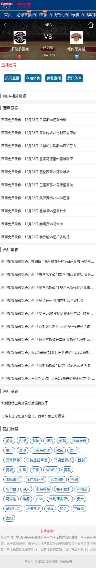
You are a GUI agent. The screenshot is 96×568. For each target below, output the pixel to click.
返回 (5, 24)
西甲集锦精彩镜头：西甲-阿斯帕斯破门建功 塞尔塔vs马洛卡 (45, 365)
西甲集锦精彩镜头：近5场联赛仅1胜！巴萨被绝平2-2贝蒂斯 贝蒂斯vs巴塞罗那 (48, 352)
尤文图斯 (57, 479)
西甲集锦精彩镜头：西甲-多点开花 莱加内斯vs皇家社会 (42, 300)
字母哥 (78, 509)
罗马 (50, 509)
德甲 (73, 450)
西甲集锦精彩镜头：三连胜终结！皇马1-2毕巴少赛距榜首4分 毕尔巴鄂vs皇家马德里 (48, 378)
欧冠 (59, 450)
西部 (81, 460)
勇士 (80, 499)
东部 (35, 470)
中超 (22, 470)
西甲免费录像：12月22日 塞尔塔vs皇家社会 (33, 211)
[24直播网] (16, 5)
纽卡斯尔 (33, 509)
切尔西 (11, 489)
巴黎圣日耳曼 (37, 460)
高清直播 (12, 78)
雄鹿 (26, 499)
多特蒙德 (43, 489)
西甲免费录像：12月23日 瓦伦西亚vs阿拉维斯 (35, 172)
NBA (48, 25)
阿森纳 (11, 499)
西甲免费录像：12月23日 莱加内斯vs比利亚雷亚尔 (38, 133)
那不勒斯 (63, 489)
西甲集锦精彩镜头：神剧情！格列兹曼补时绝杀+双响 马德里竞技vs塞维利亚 (48, 261)
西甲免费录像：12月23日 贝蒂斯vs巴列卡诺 (33, 120)
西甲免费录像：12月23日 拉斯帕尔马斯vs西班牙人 (38, 146)
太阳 (9, 518)
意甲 (9, 450)
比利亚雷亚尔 (60, 499)
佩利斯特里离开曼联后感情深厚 (24, 403)
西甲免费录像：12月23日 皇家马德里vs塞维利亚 (37, 159)
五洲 (74, 479)
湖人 (26, 489)
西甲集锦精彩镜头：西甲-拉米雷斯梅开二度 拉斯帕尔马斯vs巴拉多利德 (48, 339)
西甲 (22, 441)
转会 (63, 509)
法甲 (22, 450)
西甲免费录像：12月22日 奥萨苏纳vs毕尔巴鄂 (35, 198)
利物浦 (82, 489)
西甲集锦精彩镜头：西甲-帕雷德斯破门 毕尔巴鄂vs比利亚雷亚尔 (48, 287)
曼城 (9, 470)
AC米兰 (52, 470)
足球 (9, 441)
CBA (39, 499)
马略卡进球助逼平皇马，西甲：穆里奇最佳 (33, 416)
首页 (91, 24)
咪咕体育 (33, 78)
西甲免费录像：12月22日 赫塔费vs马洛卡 (32, 224)
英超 (62, 441)
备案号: (29, 561)
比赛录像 (79, 441)
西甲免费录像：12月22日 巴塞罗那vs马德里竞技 (37, 185)
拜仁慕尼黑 (35, 479)
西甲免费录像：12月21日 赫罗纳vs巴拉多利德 (35, 237)
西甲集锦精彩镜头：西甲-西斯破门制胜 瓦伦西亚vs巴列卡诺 (45, 326)
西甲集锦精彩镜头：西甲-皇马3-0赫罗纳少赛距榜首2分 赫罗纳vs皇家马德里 (48, 313)
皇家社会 (13, 509)
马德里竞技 (63, 460)
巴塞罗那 (13, 460)
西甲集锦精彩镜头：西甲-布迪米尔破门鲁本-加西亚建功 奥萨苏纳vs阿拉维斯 (48, 274)
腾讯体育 (74, 78)
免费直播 (54, 78)
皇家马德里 (41, 450)
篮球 (35, 441)
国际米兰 (13, 479)
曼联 (67, 470)
